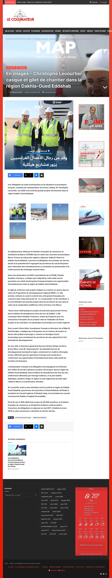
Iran (44, 508)
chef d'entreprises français (23, 417)
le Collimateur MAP (16, 92)
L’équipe (45, 567)
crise (44, 500)
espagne (65, 500)
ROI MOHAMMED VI (49, 526)
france (54, 504)
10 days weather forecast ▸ (91, 554)
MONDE (58, 31)
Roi (53, 523)
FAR (44, 504)
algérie (61, 489)
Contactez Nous (68, 567)
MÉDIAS (90, 31)
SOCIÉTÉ (26, 31)
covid (59, 496)
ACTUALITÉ (18, 39)
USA (53, 534)
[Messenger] (36, 175)
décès (54, 500)
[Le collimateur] (20, 16)
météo (56, 511)
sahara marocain (58, 530)
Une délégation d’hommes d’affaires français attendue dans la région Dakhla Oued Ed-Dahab (16, 462)
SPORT (82, 31)
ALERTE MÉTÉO (47, 489)
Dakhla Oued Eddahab (39, 417)
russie (63, 526)
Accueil (10, 39)
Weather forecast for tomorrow (91, 545)
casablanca (56, 493)
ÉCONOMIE (35, 31)
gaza (64, 504)
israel (53, 508)
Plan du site (80, 567)
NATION (19, 31)
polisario (57, 519)
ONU (59, 515)
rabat (44, 523)
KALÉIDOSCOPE (47, 31)
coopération (46, 496)
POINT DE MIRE (100, 31)
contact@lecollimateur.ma (89, 312)
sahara (45, 530)
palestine (45, 519)
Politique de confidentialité (95, 567)
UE (43, 534)
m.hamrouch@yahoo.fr (88, 314)
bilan (44, 493)
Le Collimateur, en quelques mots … (27, 567)
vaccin (63, 534)
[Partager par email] (41, 175)
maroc (64, 508)
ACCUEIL (10, 31)
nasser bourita (47, 515)
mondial (45, 511)
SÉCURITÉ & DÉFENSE (70, 31)
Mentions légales (55, 567)
